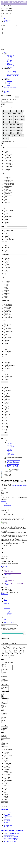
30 (11, 122)
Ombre (6, 250)
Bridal (6, 151)
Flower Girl (8, 160)
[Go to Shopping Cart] (1, 15)
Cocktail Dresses (9, 155)
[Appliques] (4, 699)
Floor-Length (8, 310)
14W (6, 125)
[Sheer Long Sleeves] (5, 737)
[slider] (24, 634)
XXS (13, 133)
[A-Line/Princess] (4, 727)
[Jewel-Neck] (4, 724)
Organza (7, 290)
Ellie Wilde (9, 450)
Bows (6, 261)
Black (6, 427)
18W (20, 125)
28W (13, 130)
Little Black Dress (9, 183)
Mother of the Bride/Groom (11, 164)
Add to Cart (3, 499)
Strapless (7, 340)
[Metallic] (2, 694)
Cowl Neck (8, 324)
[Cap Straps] (4, 741)
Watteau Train (8, 317)
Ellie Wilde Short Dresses (13, 464)
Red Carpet (7, 169)
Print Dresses (8, 190)
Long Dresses (8, 186)
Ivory (6, 421)
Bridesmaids (8, 153)
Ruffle (6, 271)
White (6, 432)
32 (17, 122)
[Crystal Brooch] (4, 703)
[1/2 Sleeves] (5, 734)
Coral (6, 420)
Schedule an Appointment (11, 622)
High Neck (7, 327)
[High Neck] (4, 723)
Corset (6, 213)
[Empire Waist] (4, 728)
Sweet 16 (7, 170)
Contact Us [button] (7, 608)
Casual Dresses (8, 154)
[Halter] (4, 721)
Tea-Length (8, 316)
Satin (6, 291)
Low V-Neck (8, 330)
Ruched (7, 222)
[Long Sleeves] (5, 736)
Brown (6, 426)
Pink (6, 410)
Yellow (7, 387)
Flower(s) (7, 267)
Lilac (6, 405)
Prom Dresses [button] (7, 441)
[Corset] (5, 683)
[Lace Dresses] (5, 676)
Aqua (6, 395)
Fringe (6, 268)
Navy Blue (7, 402)
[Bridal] (6, 665)
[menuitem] (15, 19)
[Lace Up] (5, 688)
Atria (8, 447)
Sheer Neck (8, 339)
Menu (2, 49)
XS (20, 133)
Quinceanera (8, 167)
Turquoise (7, 396)
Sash (6, 273)
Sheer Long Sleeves (9, 365)
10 (21, 114)
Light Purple (8, 407)
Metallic (7, 247)
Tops (6, 199)
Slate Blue (7, 399)
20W (6, 127)
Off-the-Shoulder (9, 331)
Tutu (6, 201)
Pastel (6, 251)
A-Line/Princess (9, 350)
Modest (7, 187)
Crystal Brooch (8, 262)
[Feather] (3, 709)
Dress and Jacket (9, 180)
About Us (6, 603)
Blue (6, 401)
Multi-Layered (8, 216)
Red (6, 417)
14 (11, 116)
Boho (6, 178)
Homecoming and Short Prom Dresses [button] (13, 457)
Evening (7, 158)
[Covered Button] (5, 686)
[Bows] (4, 702)
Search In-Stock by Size (8, 107)
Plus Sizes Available (10, 221)
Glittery (7, 246)
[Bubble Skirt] (5, 679)
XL (21, 136)
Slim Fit (7, 354)
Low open (7, 235)
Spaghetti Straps (9, 377)
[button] (5, 52)
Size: (2, 490)
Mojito (6, 389)
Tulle (6, 297)
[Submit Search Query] (17, 625)
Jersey (6, 285)
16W (13, 125)
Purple (6, 404)
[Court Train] (4, 717)
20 (5, 119)
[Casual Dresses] (6, 668)
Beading (7, 259)
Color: (2, 493)
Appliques (7, 258)
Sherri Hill (9, 455)
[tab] (15, 448)
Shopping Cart (7, 20)
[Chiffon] (3, 708)
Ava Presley (10, 449)
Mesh (6, 288)
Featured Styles (10, 443)
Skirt (6, 196)
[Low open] (5, 690)
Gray (6, 429)
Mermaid (7, 353)
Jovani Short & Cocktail (12, 465)
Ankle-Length (8, 304)
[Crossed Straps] (5, 687)
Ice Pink (7, 408)
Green (6, 392)
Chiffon (7, 282)
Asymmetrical (8, 305)
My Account (6, 18)
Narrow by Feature (7, 146)
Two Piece (7, 202)
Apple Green (8, 390)
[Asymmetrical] (4, 714)
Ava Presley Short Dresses (13, 462)
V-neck (7, 343)
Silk (6, 294)
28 (5, 122)
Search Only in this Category (9, 99)
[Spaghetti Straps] (4, 743)
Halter (6, 325)
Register (5, 21)
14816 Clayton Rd (9, 580)
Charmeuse (7, 281)
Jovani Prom (9, 453)
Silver (6, 430)
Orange (7, 418)
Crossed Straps (8, 232)
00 (12, 111)
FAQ (5, 619)
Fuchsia (7, 412)
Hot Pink (7, 411)
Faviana (8, 451)
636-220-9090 (9, 8)
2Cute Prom (9, 445)
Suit (6, 198)
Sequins (7, 274)
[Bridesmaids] (6, 667)
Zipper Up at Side (9, 239)
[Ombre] (2, 696)
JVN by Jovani (10, 454)
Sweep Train (8, 314)
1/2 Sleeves (7, 361)
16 (17, 116)
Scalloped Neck (9, 336)
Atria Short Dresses (11, 461)
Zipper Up (7, 238)
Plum (6, 415)
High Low (7, 215)
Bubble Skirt (8, 209)
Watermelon (8, 414)
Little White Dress (9, 184)
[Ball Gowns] (5, 672)
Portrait (7, 334)
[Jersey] (3, 710)
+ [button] (4, 442)
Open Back (7, 218)
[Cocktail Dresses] (6, 669)
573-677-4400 (8, 13)
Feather (7, 265)
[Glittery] (2, 693)
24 (17, 119)
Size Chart (3, 501)
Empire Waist (8, 351)
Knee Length (8, 311)
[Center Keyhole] (5, 681)
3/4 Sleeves (7, 362)
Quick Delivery (23, 485)
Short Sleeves (8, 366)
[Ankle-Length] (4, 713)
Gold (6, 424)
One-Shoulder (8, 333)
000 (6, 111)
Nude (6, 423)
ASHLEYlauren (10, 446)
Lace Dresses (8, 181)
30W (20, 130)
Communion (8, 157)
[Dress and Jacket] (5, 675)
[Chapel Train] (4, 716)
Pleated (7, 219)
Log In (5, 23)
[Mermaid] (4, 729)
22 (11, 119)
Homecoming (8, 163)
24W (20, 127)
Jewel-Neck (8, 328)
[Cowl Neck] (4, 720)
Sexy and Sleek (8, 192)
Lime (6, 393)
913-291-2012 (10, 5)
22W (13, 127)
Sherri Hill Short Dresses (12, 466)
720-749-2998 (8, 10)
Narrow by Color (7, 385)
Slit (6, 224)
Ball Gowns (8, 177)
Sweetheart (7, 342)
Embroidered (8, 264)
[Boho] (5, 673)
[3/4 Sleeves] (5, 735)
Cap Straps (7, 374)
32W (6, 133)
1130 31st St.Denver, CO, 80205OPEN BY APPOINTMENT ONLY (12, 572)
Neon (6, 248)
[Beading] (4, 701)
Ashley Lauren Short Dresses (13, 460)
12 (5, 116)
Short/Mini (7, 313)
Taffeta (6, 296)
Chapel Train (8, 307)
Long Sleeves (8, 364)
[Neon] (2, 695)
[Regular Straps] (4, 742)
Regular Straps (8, 376)
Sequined (7, 293)
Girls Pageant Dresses (10, 161)
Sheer (6, 236)
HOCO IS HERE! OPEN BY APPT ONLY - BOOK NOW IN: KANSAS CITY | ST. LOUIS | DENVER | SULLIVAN (14, 3)
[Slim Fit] (4, 731)
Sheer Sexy (7, 193)
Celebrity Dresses (9, 210)
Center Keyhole (9, 212)
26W (6, 130)
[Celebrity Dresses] (5, 680)
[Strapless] (4, 744)
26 (23, 119)
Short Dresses (8, 195)
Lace (6, 270)
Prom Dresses (8, 166)
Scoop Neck (8, 337)
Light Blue (7, 398)
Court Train (8, 308)
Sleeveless (7, 368)
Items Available (7, 505)
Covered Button (9, 230)
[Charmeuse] (3, 706)
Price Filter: (6, 101)
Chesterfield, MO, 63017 (10, 581)
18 (23, 116)
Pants (6, 189)
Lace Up (7, 233)
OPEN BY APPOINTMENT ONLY (13, 583)
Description (6, 503)
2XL (6, 138)
